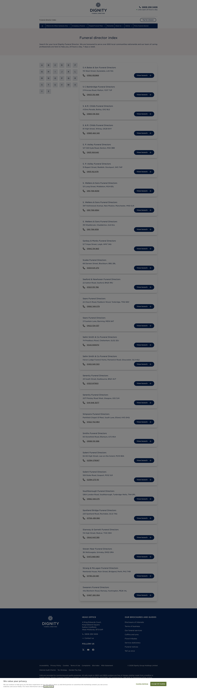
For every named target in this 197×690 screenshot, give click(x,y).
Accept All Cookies (158, 684)
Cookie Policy (48, 686)
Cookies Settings (142, 684)
